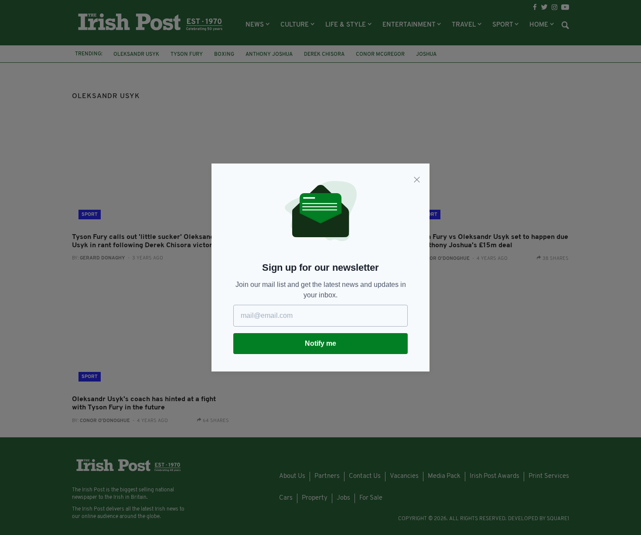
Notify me (320, 343)
